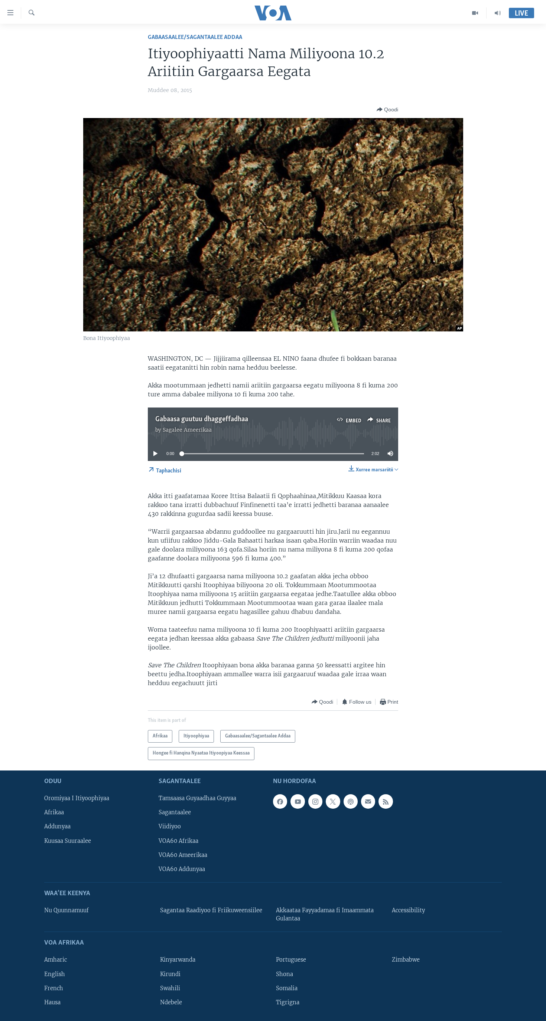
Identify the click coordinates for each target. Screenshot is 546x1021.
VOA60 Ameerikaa (183, 854)
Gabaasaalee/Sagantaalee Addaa (195, 37)
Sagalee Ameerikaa (187, 429)
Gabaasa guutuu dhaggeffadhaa (201, 419)
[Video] (475, 13)
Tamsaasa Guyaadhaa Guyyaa (197, 798)
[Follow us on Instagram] (315, 801)
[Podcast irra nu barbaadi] (351, 801)
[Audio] (498, 13)
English (54, 974)
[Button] (387, 109)
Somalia (287, 988)
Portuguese (291, 959)
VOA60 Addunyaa (182, 868)
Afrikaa (54, 812)
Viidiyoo (170, 826)
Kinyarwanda (177, 959)
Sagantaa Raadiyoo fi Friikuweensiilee (211, 910)
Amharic (55, 959)
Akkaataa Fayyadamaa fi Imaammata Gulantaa (325, 914)
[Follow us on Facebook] (280, 801)
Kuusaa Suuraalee (67, 840)
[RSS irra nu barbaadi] (385, 801)
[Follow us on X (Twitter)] (333, 801)
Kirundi (170, 974)
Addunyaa (57, 826)
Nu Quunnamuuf (66, 910)
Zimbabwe (406, 959)
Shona (284, 974)
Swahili (170, 988)
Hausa (52, 1002)
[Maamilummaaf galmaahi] (368, 801)
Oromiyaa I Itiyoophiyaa (76, 798)
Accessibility (408, 910)
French (53, 988)
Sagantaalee (175, 812)
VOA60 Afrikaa (178, 840)
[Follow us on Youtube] (297, 801)
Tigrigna (287, 1002)
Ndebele (171, 1002)
